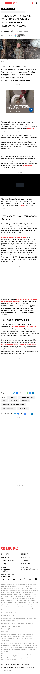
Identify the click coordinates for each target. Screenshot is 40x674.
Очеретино (27, 165)
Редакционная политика (7, 575)
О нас (3, 564)
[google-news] (30, 579)
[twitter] (9, 579)
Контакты (30, 667)
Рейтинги (5, 557)
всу (5, 401)
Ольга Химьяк (6, 31)
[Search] (37, 3)
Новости (5, 554)
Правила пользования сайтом (7, 569)
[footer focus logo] (10, 548)
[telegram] (14, 579)
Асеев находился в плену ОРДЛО (14, 237)
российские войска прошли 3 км (24, 327)
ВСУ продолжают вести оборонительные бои (18, 344)
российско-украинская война (14, 404)
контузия (25, 401)
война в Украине (9, 408)
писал (23, 206)
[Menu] (2, 3)
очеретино (23, 408)
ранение (14, 401)
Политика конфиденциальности (13, 667)
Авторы (24, 561)
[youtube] (19, 579)
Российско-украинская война (13, 12)
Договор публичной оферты (29, 568)
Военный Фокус (8, 9)
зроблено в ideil (7, 670)
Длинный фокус (8, 561)
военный (12, 397)
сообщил (30, 129)
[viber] (25, 579)
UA (33, 3)
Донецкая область (27, 397)
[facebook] (3, 579)
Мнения (24, 554)
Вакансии (25, 564)
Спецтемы (25, 557)
